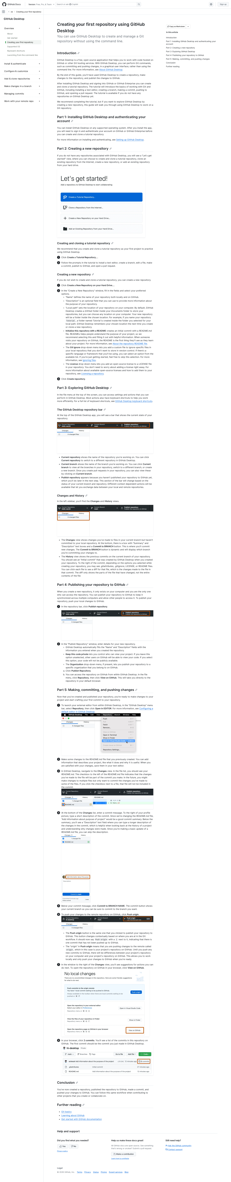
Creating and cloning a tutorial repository (83, 243)
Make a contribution (125, 1154)
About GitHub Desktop (110, 69)
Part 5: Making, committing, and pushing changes (95, 690)
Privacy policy (62, 1151)
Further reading (69, 1105)
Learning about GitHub (72, 1115)
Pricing (104, 1172)
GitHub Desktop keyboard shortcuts (133, 401)
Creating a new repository (74, 274)
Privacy (87, 1172)
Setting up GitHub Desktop (130, 139)
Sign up (223, 4)
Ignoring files (89, 360)
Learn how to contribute (120, 1158)
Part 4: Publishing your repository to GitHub (91, 585)
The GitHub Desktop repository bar (80, 409)
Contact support (175, 1149)
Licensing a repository (92, 373)
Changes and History (70, 495)
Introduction (66, 53)
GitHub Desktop (14, 18)
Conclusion (66, 1083)
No (75, 1146)
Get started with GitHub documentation (81, 1119)
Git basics (66, 1111)
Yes (64, 1146)
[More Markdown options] (188, 26)
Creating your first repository (28, 12)
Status (96, 1172)
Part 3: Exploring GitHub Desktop (83, 388)
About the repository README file (130, 343)
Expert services (115, 1172)
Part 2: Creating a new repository (82, 148)
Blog (126, 1172)
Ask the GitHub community (179, 1145)
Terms (79, 1172)
